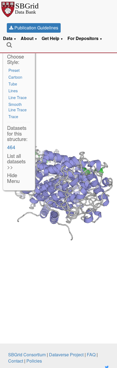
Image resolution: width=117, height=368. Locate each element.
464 (11, 147)
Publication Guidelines (35, 27)
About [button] (29, 38)
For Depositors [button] (84, 38)
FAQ (91, 354)
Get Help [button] (52, 38)
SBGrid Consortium (27, 354)
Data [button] (9, 38)
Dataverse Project (66, 354)
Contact (15, 361)
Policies (34, 361)
